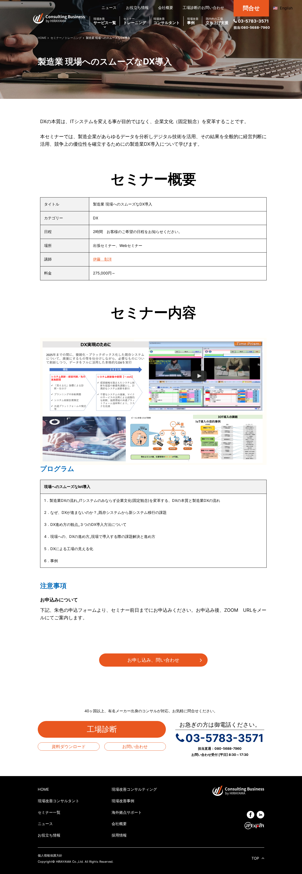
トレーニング (134, 21)
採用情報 (119, 835)
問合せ (251, 8)
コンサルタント (166, 21)
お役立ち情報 (137, 7)
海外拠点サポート (127, 812)
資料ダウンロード (69, 746)
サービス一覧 (104, 21)
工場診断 (106, 729)
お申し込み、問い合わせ (153, 660)
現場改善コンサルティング (134, 789)
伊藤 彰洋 (102, 259)
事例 (192, 21)
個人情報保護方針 (50, 855)
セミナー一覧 (49, 812)
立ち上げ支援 (217, 21)
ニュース (109, 7)
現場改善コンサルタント (58, 800)
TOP (255, 858)
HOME (43, 789)
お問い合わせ (135, 746)
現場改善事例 (123, 800)
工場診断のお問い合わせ (203, 7)
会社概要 (165, 7)
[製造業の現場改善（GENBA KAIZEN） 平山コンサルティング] (59, 18)
